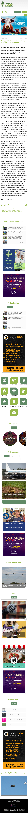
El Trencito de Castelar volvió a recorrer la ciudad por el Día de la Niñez (15, 232)
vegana (13, 210)
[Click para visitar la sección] (4, 380)
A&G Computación (12, 709)
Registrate (18, 12)
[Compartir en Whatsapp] (5, 205)
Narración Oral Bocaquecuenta (14, 615)
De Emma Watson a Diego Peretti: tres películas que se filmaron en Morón (14, 477)
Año (19, 307)
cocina (9, 210)
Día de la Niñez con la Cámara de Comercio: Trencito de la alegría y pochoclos (15, 242)
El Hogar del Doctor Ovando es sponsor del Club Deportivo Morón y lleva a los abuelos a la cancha (16, 237)
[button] (25, 438)
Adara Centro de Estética (13, 714)
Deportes (10, 459)
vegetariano (3, 210)
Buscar (20, 4)
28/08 (10, 439)
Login (25, 12)
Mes (15, 307)
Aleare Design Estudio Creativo (15, 719)
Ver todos (14, 427)
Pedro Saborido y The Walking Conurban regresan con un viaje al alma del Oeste (15, 313)
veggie (18, 208)
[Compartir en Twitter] (2, 205)
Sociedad (6, 456)
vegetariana (18, 210)
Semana (10, 307)
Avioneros (17, 459)
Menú (24, 4)
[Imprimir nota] (26, 205)
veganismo (13, 208)
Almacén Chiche (11, 724)
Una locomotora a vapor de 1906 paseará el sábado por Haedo (15, 228)
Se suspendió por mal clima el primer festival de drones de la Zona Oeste (16, 322)
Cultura (22, 456)
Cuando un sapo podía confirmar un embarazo (14, 495)
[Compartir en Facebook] (8, 205)
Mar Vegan (7, 208)
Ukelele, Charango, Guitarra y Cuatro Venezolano (14, 634)
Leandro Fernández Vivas (7, 211)
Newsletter (4, 14)
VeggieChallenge (18, 211)
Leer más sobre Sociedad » (14, 502)
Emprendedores (14, 456)
